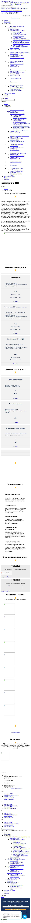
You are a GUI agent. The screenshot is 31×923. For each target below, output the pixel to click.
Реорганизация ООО (9, 797)
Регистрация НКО (8, 822)
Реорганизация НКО (9, 826)
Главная (6, 189)
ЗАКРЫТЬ (3, 919)
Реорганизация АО (8, 817)
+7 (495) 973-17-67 (26, 15)
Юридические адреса (9, 799)
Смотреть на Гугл (5, 591)
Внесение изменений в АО (10, 814)
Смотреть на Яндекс (6, 576)
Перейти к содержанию (7, 1)
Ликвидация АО (8, 816)
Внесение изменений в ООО (11, 795)
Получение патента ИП (10, 808)
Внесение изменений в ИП (11, 805)
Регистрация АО (8, 813)
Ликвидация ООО (8, 796)
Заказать (15, 301)
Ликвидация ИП (8, 807)
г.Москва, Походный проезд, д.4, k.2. (19, 2)
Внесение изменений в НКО (11, 823)
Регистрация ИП (8, 804)
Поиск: (2, 98)
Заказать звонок (15, 18)
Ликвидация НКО (8, 825)
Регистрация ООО (8, 793)
